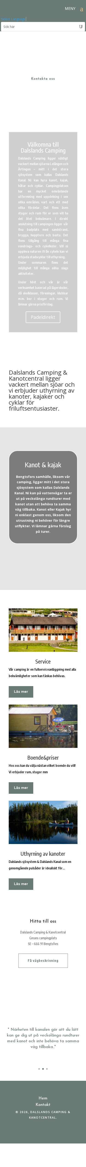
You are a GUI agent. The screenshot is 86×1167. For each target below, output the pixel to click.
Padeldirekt (43, 317)
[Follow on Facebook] (43, 1131)
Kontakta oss (43, 79)
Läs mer (21, 692)
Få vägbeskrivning (43, 961)
